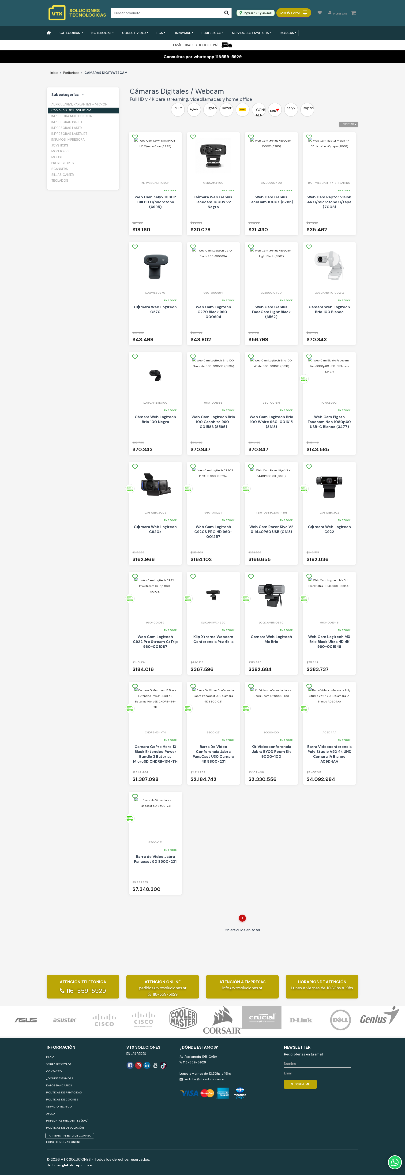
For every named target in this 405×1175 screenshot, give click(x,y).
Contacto (54, 1071)
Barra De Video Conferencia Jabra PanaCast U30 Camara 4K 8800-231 (213, 754)
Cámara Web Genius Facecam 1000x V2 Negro (213, 202)
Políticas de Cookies (62, 1099)
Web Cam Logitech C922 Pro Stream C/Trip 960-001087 (155, 641)
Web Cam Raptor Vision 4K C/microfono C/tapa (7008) (329, 202)
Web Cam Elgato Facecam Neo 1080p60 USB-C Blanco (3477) (329, 421)
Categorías (70, 33)
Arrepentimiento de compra (70, 1135)
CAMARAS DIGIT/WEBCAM (71, 110)
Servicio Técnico (59, 1106)
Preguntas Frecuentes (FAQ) (67, 1120)
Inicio (54, 73)
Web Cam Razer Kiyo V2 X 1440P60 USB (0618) (271, 529)
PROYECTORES (62, 163)
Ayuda (50, 1113)
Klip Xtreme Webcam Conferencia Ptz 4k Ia (213, 639)
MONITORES (60, 151)
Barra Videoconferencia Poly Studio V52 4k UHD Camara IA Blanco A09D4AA (329, 754)
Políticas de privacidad (64, 1092)
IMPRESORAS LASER (66, 128)
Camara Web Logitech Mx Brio (271, 639)
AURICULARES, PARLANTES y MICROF (79, 104)
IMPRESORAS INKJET (66, 122)
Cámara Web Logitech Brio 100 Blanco (329, 309)
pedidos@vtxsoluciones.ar (163, 988)
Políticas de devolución (65, 1128)
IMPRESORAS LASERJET (69, 133)
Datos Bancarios (59, 1085)
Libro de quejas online (63, 1142)
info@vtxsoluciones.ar (242, 988)
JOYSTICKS (59, 145)
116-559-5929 (85, 991)
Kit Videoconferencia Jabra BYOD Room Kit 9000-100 (271, 751)
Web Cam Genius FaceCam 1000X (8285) (271, 199)
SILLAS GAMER (62, 175)
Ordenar (348, 124)
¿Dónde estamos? (59, 1078)
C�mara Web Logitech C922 (329, 529)
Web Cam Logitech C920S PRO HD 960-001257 (213, 531)
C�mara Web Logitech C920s (155, 529)
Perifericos (71, 73)
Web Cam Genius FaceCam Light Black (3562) (271, 311)
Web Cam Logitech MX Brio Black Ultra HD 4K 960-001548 (329, 641)
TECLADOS (59, 180)
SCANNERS (59, 169)
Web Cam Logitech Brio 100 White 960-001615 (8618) (271, 421)
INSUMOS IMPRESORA (68, 139)
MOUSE (57, 157)
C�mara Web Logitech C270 (155, 309)
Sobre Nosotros (58, 1064)
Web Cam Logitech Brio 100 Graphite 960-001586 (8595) (213, 421)
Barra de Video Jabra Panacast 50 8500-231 (155, 859)
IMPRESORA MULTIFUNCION (71, 116)
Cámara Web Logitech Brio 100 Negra (155, 419)
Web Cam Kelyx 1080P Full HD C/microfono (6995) (155, 202)
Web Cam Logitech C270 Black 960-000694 (213, 311)
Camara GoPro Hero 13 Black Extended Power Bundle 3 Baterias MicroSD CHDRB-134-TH (155, 754)
